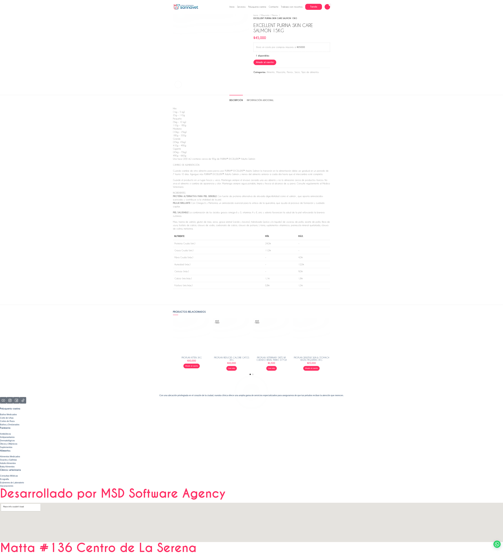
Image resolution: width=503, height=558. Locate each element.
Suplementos (6, 447)
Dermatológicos (7, 440)
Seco (297, 72)
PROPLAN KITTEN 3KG (192, 357)
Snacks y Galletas (8, 460)
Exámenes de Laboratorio (12, 483)
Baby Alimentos (7, 467)
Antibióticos (5, 434)
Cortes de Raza (7, 421)
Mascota (265, 15)
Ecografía (4, 479)
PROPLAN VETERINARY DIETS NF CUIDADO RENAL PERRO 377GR (271, 358)
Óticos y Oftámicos (8, 444)
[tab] (236, 99)
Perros (275, 15)
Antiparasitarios (7, 437)
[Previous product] (323, 16)
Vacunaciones (6, 486)
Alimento (271, 72)
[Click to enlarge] (178, 84)
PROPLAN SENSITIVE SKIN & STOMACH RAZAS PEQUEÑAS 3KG (311, 358)
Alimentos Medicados (10, 456)
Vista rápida (208, 322)
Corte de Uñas (6, 418)
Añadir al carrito (265, 62)
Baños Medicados (8, 414)
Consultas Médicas (9, 476)
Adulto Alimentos (8, 463)
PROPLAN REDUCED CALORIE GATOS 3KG (231, 358)
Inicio (256, 15)
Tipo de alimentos (310, 72)
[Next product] (328, 16)
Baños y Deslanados (9, 424)
